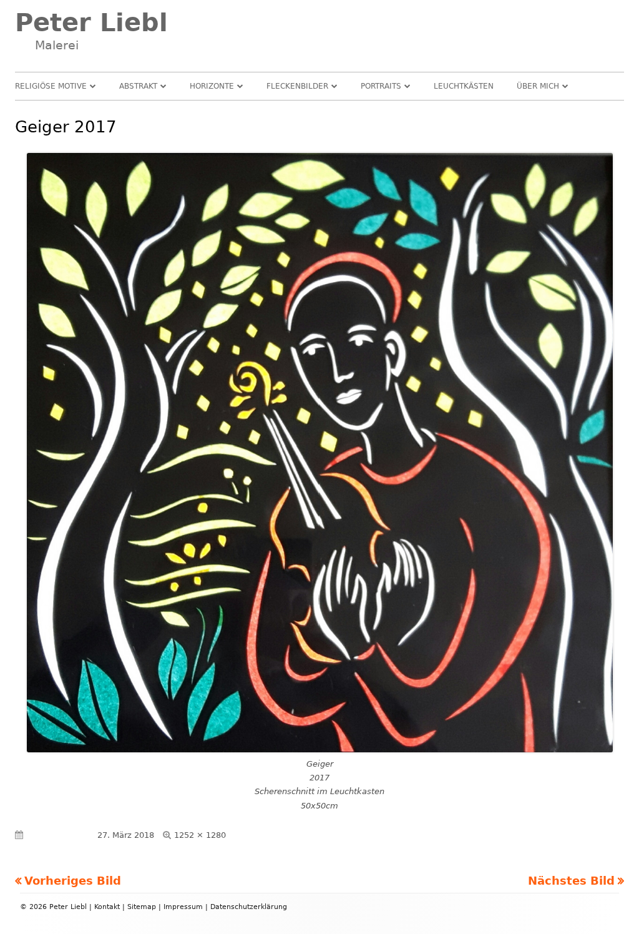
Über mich (538, 86)
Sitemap (141, 907)
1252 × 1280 (200, 835)
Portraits (381, 86)
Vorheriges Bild (72, 880)
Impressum (183, 907)
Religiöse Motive (51, 86)
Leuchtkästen (464, 86)
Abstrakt (138, 86)
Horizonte (212, 86)
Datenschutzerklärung (248, 907)
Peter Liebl (91, 22)
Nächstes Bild (571, 880)
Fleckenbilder (297, 86)
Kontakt (107, 907)
